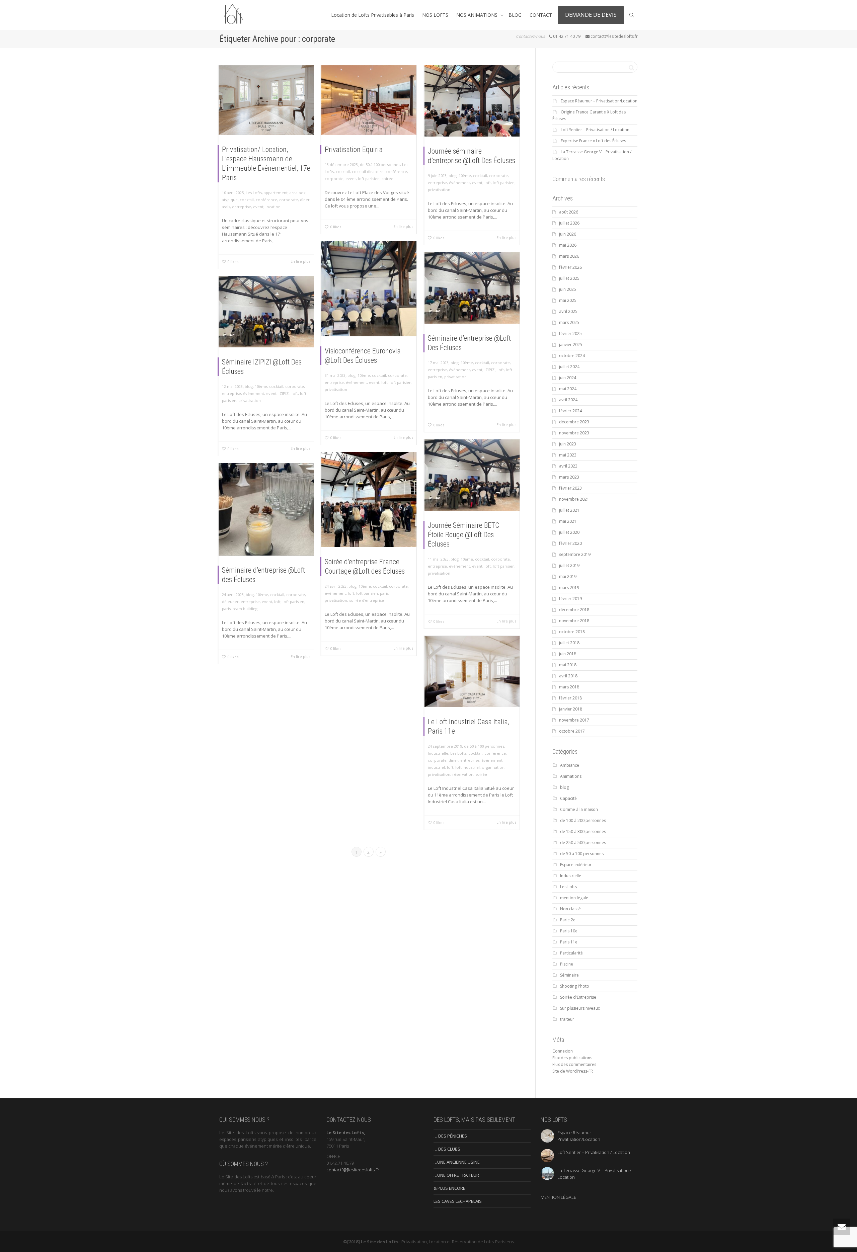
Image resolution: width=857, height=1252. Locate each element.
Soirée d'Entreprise (578, 997)
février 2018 (570, 698)
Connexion (562, 1051)
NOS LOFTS (435, 15)
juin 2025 (567, 289)
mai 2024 (567, 389)
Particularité (571, 953)
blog (453, 175)
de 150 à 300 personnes (583, 831)
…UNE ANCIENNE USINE (457, 1162)
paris (384, 593)
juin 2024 (567, 378)
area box (298, 192)
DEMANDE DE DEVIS (591, 14)
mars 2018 (569, 687)
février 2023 (570, 488)
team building (245, 608)
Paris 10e (568, 931)
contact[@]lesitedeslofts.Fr (352, 1170)
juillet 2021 (569, 510)
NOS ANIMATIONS (477, 15)
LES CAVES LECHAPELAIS (458, 1201)
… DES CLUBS (447, 1149)
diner (453, 760)
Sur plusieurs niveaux (580, 1008)
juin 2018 (567, 654)
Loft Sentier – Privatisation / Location (595, 130)
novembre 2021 (574, 499)
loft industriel (467, 767)
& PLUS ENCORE (449, 1188)
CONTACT (541, 15)
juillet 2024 (569, 366)
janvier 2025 (570, 344)
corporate (288, 199)
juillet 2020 (569, 532)
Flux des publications (572, 1058)
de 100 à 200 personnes (583, 820)
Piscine (566, 964)
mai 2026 (567, 245)
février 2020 (570, 543)
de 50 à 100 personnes (380, 164)
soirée (387, 178)
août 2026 (568, 212)
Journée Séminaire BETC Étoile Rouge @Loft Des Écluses (463, 534)
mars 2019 (569, 587)
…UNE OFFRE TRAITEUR (456, 1175)
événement (459, 182)
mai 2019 (567, 576)
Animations (570, 776)
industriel (436, 767)
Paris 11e (568, 942)
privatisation (439, 189)
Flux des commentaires (574, 1064)
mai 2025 (567, 300)
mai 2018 (567, 665)
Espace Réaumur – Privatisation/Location (599, 101)
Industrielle (438, 753)
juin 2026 (567, 234)
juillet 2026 (569, 223)
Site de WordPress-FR (572, 1071)
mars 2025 (569, 322)
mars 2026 (569, 256)
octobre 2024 (572, 355)
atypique (230, 199)
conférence (266, 199)
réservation (462, 774)
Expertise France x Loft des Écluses (593, 141)
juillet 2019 (569, 565)
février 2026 (570, 267)
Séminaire (569, 975)
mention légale (574, 898)
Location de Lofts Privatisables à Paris (372, 15)
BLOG (515, 15)
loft (487, 182)
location (273, 206)
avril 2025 (568, 311)
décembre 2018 (574, 609)
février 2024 (570, 411)
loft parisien (369, 178)
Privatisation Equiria (354, 149)
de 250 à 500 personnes (583, 842)
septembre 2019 (575, 554)
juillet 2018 (569, 643)
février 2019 (570, 598)
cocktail (247, 199)
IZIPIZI (489, 369)
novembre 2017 (574, 720)
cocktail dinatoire (368, 171)
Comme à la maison (579, 809)
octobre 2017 (572, 731)
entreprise (241, 206)
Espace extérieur (576, 864)
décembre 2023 (574, 422)
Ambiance (569, 765)
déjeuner (230, 601)
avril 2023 (568, 466)
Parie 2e (567, 920)
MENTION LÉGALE (558, 1197)
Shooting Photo (574, 986)
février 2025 (570, 333)
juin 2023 (567, 444)
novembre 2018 (574, 620)
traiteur (567, 1019)
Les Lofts (254, 192)
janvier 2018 (570, 709)
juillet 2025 (569, 278)
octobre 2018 (572, 632)
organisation (493, 767)
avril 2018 (568, 676)
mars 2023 (569, 477)
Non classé (570, 909)
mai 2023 (567, 455)
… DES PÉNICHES (450, 1136)
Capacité (568, 798)
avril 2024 (568, 400)
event (258, 206)
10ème (465, 175)
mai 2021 (567, 521)
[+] (266, 100)
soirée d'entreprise (366, 600)
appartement (276, 192)
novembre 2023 (574, 433)
